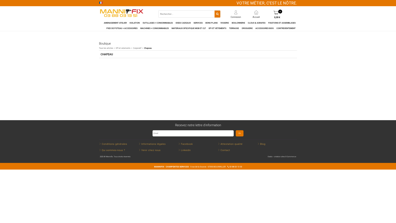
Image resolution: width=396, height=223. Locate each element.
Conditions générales (114, 144)
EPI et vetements (217, 28)
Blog (262, 144)
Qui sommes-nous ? (113, 150)
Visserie (224, 23)
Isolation (134, 23)
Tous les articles (106, 48)
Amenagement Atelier (115, 23)
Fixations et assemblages (282, 23)
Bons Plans (211, 23)
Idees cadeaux (183, 23)
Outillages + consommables (158, 23)
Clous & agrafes (256, 23)
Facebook (187, 144)
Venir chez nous (151, 150)
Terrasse (234, 28)
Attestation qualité (232, 144)
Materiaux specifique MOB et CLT (189, 28)
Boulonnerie (238, 23)
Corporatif (137, 48)
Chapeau (148, 48)
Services (198, 23)
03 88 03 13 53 (235, 167)
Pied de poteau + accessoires (122, 28)
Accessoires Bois (264, 28)
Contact (225, 150)
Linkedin (186, 150)
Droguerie (247, 28)
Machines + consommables (154, 28)
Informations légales (153, 144)
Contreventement (286, 28)
